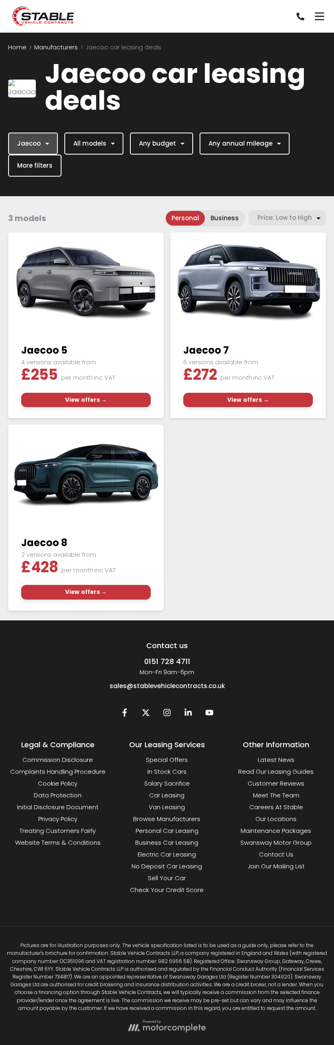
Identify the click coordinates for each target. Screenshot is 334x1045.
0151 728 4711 (167, 661)
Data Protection (57, 795)
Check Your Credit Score (167, 890)
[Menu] (319, 16)
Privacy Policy (57, 819)
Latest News (276, 759)
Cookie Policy (57, 783)
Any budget (157, 143)
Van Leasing (167, 807)
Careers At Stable (276, 807)
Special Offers (167, 759)
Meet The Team (276, 795)
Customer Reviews (276, 783)
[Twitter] (145, 714)
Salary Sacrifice (167, 783)
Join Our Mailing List (276, 866)
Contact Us (276, 854)
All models (89, 143)
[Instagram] (167, 714)
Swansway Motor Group (276, 842)
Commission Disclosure (57, 759)
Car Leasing (167, 795)
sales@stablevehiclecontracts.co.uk (167, 686)
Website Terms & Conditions (58, 842)
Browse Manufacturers (166, 819)
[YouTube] (209, 714)
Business (225, 218)
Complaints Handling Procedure (57, 771)
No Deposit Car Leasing (167, 866)
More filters (35, 165)
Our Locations (276, 819)
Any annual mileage (240, 143)
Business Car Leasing (166, 842)
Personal (185, 218)
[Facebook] (124, 714)
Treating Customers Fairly (58, 830)
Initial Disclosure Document (58, 807)
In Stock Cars (167, 771)
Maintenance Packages (276, 830)
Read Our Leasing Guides (276, 771)
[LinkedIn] (188, 714)
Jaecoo (29, 143)
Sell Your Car (167, 878)
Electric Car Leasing (167, 854)
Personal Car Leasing (167, 830)
